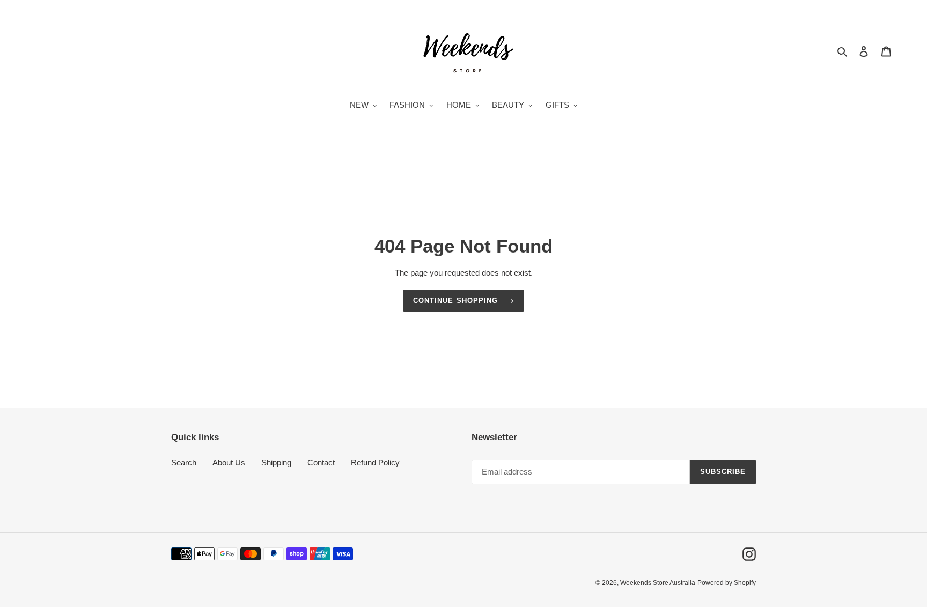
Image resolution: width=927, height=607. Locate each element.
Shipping (276, 462)
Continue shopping (455, 301)
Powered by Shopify (726, 583)
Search (183, 462)
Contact (321, 462)
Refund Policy (375, 462)
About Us (228, 462)
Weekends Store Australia (657, 583)
